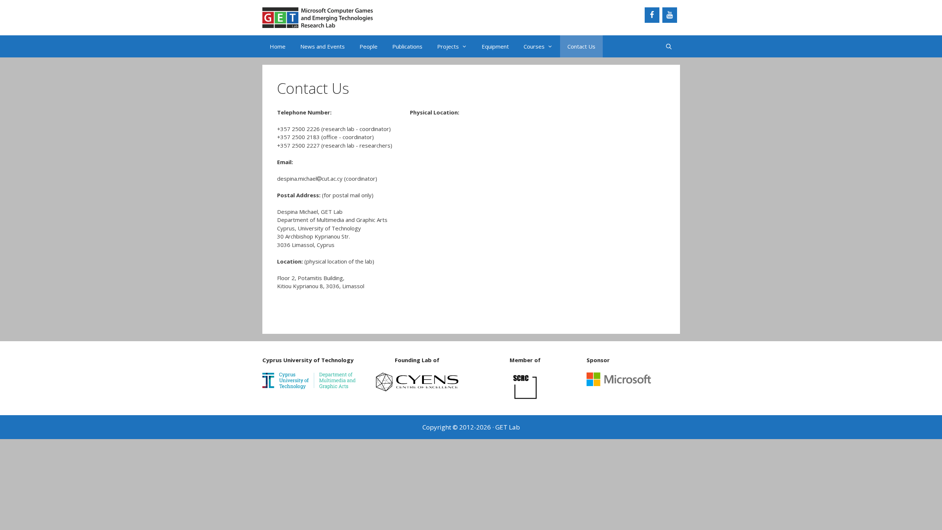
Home (278, 46)
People (369, 46)
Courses (534, 46)
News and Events (322, 46)
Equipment (495, 46)
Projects (448, 46)
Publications (407, 46)
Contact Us (581, 46)
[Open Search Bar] (669, 46)
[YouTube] (669, 15)
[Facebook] (652, 15)
